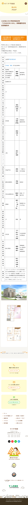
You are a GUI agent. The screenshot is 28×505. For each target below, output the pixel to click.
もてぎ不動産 (14, 429)
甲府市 (10, 59)
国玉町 (14, 59)
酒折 (11, 65)
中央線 (7, 65)
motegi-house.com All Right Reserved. (14, 501)
